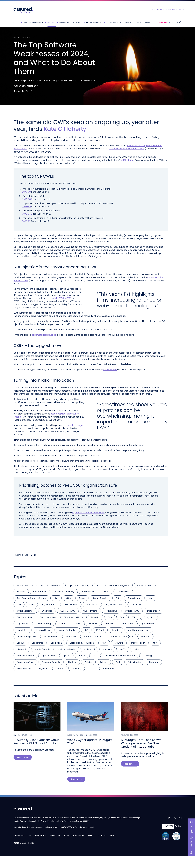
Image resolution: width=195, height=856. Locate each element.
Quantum (154, 662)
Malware (119, 642)
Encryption (149, 617)
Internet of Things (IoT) (121, 636)
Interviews (64, 22)
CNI (117, 598)
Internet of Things (92, 636)
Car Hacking (123, 591)
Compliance (133, 598)
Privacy (103, 662)
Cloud (82, 598)
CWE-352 (27, 213)
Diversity (95, 617)
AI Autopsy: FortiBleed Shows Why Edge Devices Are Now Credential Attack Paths (141, 743)
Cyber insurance (114, 604)
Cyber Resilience (25, 610)
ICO (86, 630)
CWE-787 (27, 199)
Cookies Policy (54, 835)
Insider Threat (51, 636)
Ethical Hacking (43, 623)
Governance (128, 623)
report (60, 668)
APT (99, 585)
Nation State (105, 649)
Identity (116, 630)
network (138, 649)
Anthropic (56, 585)
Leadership (37, 642)
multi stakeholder (67, 649)
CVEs (31, 604)
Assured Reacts (113, 22)
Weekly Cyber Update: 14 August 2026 (89, 741)
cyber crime (92, 604)
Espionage (22, 623)
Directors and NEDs (73, 617)
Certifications (19, 835)
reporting (76, 668)
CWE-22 (26, 221)
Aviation (21, 591)
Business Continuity (64, 591)
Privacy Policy (40, 835)
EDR (134, 617)
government (148, 623)
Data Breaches (24, 617)
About (148, 22)
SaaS (92, 668)
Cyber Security (67, 610)
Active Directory (25, 585)
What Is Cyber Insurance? (74, 835)
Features (52, 22)
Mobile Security (42, 649)
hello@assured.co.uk (86, 827)
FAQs (30, 835)
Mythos (87, 649)
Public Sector (134, 662)
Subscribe (163, 22)
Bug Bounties (39, 591)
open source (48, 655)
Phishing (72, 662)
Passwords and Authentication (119, 655)
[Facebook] (31, 91)
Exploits (77, 623)
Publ (118, 662)
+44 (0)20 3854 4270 (68, 827)
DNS (110, 617)
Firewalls (109, 623)
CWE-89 (26, 206)
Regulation (44, 668)
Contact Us (101, 835)
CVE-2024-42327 (62, 298)
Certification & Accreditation (31, 598)
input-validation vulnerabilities (88, 512)
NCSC (123, 649)
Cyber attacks (71, 604)
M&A (104, 642)
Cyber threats (90, 610)
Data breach (153, 610)
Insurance (71, 636)
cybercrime (111, 610)
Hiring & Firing (43, 630)
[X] (27, 91)
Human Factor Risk (67, 630)
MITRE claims (127, 160)
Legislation (56, 642)
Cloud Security (100, 598)
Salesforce (108, 668)
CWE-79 (26, 191)
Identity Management (138, 630)
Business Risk (88, 591)
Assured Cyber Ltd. (27, 843)
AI (42, 585)
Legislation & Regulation (82, 642)
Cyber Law (136, 604)
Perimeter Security (51, 662)
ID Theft (100, 630)
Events (128, 22)
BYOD (106, 591)
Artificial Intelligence (119, 585)
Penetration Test (25, 662)
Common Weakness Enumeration (126, 148)
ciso (56, 598)
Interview (145, 636)
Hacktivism (22, 630)
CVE (19, 604)
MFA (155, 642)
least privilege (75, 425)
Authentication (144, 585)
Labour (20, 642)
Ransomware (23, 668)
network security (25, 655)
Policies (88, 662)
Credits (112, 835)
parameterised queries (43, 334)
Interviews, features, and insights (168, 10)
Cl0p (68, 598)
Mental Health (138, 642)
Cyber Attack (49, 604)
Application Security (79, 585)
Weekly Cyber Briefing (33, 22)
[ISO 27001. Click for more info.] (176, 836)
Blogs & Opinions (94, 22)
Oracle (81, 655)
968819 (86, 821)
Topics (138, 22)
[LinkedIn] (23, 91)
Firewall (93, 623)
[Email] (180, 818)
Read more (22, 757)
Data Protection (48, 617)
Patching (147, 655)
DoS (122, 617)
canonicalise (110, 369)
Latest (17, 22)
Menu (187, 9)
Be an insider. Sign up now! (191, 840)
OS (94, 655)
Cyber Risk (47, 610)
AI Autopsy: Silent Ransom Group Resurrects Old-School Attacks (37, 741)
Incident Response (26, 636)
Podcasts (77, 22)
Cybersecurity (132, 610)
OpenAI (66, 655)
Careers (90, 835)
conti (150, 598)
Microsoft (22, 649)
